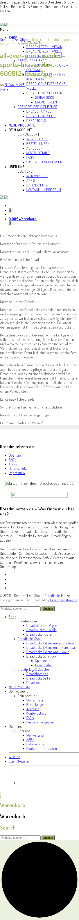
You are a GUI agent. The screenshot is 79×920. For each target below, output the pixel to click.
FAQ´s (12, 459)
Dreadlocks (52, 595)
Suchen (48, 608)
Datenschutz (18, 468)
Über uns (15, 455)
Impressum (17, 473)
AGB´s (13, 464)
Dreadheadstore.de (63, 600)
